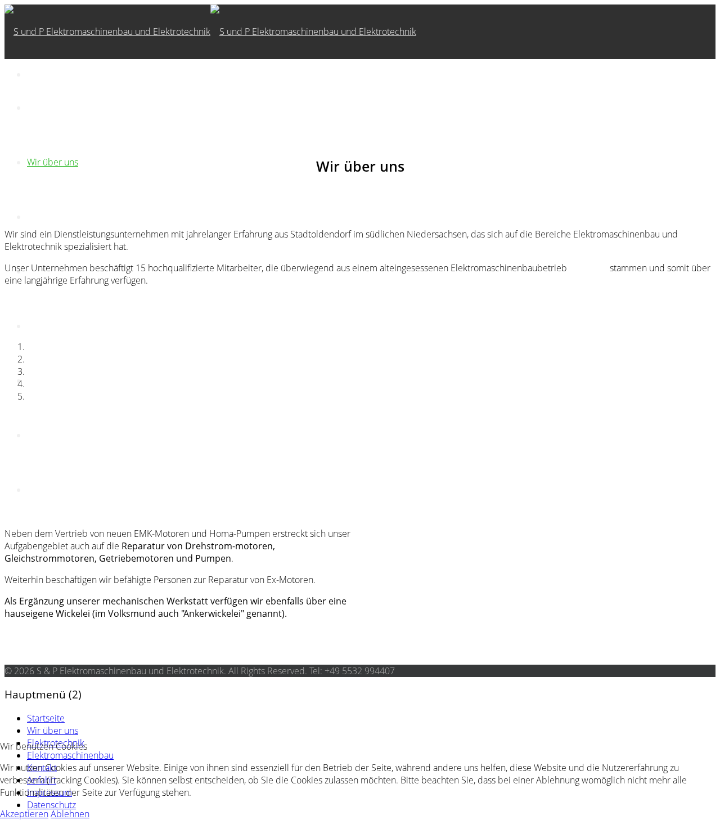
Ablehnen (70, 814)
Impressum (49, 435)
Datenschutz (51, 489)
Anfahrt (41, 380)
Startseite (46, 107)
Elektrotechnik (55, 216)
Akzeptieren (24, 814)
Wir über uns (52, 162)
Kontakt (42, 326)
